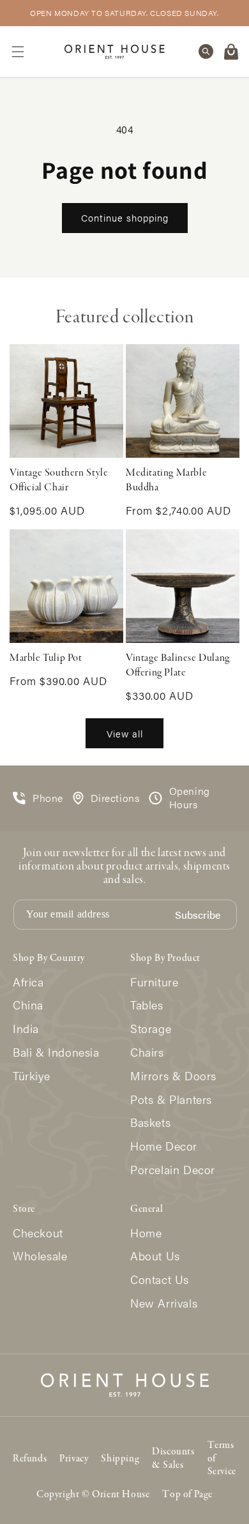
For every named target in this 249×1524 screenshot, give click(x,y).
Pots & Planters (171, 1099)
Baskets (150, 1122)
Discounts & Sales (173, 1458)
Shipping (120, 1459)
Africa (28, 982)
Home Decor (163, 1146)
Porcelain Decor (172, 1170)
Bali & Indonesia (56, 1052)
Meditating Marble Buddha (166, 480)
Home (146, 1233)
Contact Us (159, 1279)
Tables (146, 1005)
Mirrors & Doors (173, 1076)
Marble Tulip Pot (46, 658)
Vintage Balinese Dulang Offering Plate (178, 666)
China (28, 1005)
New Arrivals (163, 1303)
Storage (150, 1029)
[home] (114, 51)
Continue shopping (125, 217)
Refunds (30, 1459)
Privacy (73, 1459)
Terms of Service (221, 1458)
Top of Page (187, 1495)
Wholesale (40, 1256)
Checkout (38, 1233)
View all (125, 733)
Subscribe (197, 915)
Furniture (154, 982)
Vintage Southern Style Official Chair (59, 480)
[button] (18, 51)
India (26, 1029)
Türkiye (31, 1076)
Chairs (147, 1052)
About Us (155, 1256)
